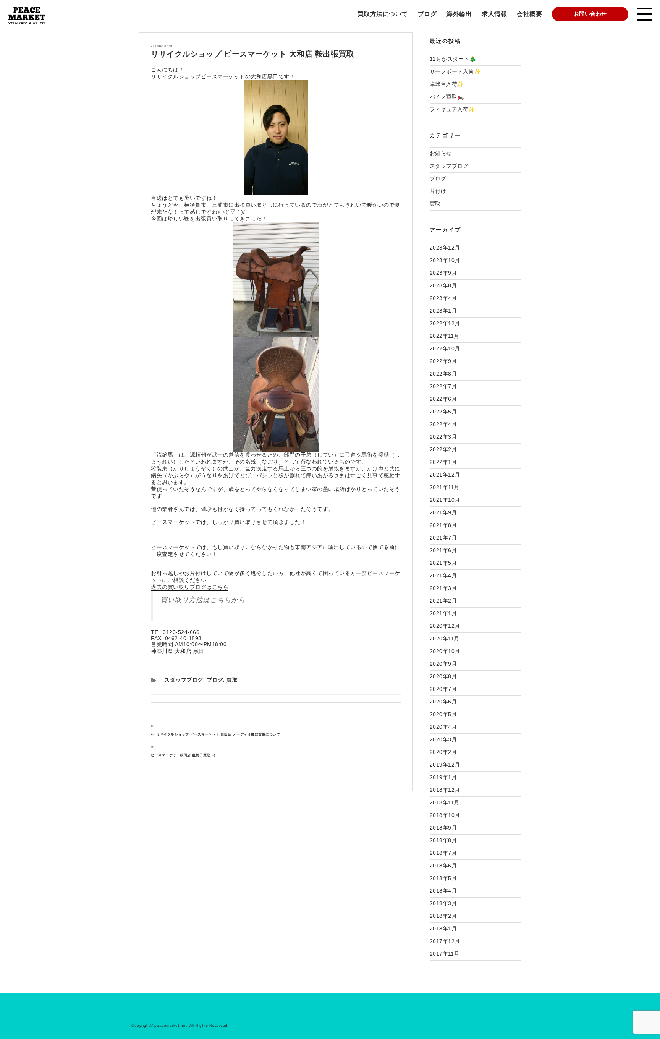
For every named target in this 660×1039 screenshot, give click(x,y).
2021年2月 (443, 601)
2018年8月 (443, 840)
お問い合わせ (590, 14)
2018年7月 (443, 853)
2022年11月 (444, 336)
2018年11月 (444, 802)
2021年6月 (443, 550)
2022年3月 (443, 437)
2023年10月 (445, 260)
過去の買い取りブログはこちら (189, 587)
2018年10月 (445, 815)
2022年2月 (443, 449)
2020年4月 (443, 727)
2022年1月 (443, 462)
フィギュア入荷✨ (452, 109)
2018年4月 (443, 891)
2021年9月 (443, 512)
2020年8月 (443, 676)
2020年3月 (443, 739)
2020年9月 (443, 664)
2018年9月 (443, 828)
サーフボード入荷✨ (455, 71)
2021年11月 (444, 487)
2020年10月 (445, 651)
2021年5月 (443, 563)
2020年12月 (445, 626)
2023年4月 (443, 298)
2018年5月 (443, 878)
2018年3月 (443, 903)
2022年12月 (445, 323)
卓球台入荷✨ (447, 84)
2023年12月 (445, 248)
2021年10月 (445, 500)
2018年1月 (443, 929)
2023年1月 (443, 311)
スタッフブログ (183, 680)
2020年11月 (444, 638)
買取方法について (383, 14)
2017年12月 (445, 941)
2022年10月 (445, 348)
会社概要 (529, 14)
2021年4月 (443, 575)
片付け (438, 191)
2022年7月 (443, 386)
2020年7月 (443, 689)
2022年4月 (443, 424)
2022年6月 (443, 399)
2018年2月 (443, 916)
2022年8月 (443, 374)
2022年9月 (443, 361)
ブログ (427, 14)
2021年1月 (443, 613)
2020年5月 (443, 714)
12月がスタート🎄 (453, 59)
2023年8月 (443, 285)
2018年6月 (443, 865)
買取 (232, 680)
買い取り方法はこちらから (202, 600)
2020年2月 (443, 752)
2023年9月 (443, 273)
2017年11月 (444, 954)
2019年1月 (443, 777)
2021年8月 (443, 525)
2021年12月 (445, 475)
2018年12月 (445, 790)
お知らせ (441, 153)
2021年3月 (443, 588)
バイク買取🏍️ (447, 97)
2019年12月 (445, 765)
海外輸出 (459, 14)
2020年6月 (443, 702)
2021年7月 (443, 538)
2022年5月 (443, 411)
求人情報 (494, 14)
